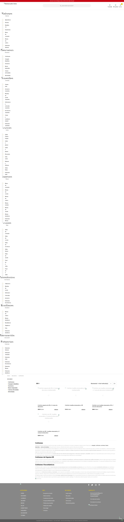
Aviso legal (45, 508)
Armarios (6, 298)
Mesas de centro (6, 40)
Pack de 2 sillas (6, 263)
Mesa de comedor (6, 34)
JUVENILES (23, 498)
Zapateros (6, 325)
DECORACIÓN (24, 513)
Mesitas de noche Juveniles (6, 96)
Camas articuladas (6, 71)
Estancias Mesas (6, 219)
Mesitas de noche (6, 288)
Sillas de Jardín (6, 255)
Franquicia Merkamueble (49, 500)
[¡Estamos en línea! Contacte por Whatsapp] (120, 518)
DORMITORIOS (24, 508)
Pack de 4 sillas (6, 271)
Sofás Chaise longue (6, 136)
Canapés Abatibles (6, 60)
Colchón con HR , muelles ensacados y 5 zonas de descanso (48, 432)
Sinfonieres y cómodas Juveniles (6, 105)
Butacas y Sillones (6, 163)
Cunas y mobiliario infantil (6, 118)
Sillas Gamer (6, 250)
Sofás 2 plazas (6, 143)
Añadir (56, 409)
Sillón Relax (6, 168)
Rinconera (6, 154)
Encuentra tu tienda (47, 493)
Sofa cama (6, 157)
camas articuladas (45, 447)
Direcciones (68, 500)
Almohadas (6, 75)
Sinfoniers (6, 292)
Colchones (6, 56)
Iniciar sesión (69, 493)
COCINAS (23, 515)
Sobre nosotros (46, 495)
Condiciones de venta (48, 498)
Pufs (6, 328)
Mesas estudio (6, 204)
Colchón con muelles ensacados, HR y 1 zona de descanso (103, 406)
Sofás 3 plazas (6, 149)
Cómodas (6, 295)
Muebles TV (6, 26)
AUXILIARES (23, 510)
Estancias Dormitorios (6, 301)
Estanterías (6, 29)
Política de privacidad (48, 503)
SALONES (23, 500)
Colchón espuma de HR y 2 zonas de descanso (47, 406)
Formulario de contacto (95, 502)
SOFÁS (22, 493)
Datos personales (70, 498)
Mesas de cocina (6, 191)
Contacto (45, 510)
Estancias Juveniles (6, 124)
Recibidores (6, 322)
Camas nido (6, 85)
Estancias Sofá (6, 173)
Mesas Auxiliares (6, 215)
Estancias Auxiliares (6, 331)
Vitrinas (6, 22)
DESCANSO (9, 379)
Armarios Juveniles (6, 90)
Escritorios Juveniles (6, 111)
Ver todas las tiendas (95, 499)
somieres (103, 445)
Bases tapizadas (6, 67)
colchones (98, 445)
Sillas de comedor (6, 231)
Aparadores (6, 19)
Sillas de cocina (6, 238)
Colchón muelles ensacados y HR (74, 405)
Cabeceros (6, 283)
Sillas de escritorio (6, 244)
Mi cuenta (68, 495)
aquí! (73, 0)
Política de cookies (47, 505)
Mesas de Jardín (6, 209)
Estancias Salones (6, 46)
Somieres (6, 63)
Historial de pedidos (70, 503)
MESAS (22, 503)
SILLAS (22, 505)
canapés (93, 445)
